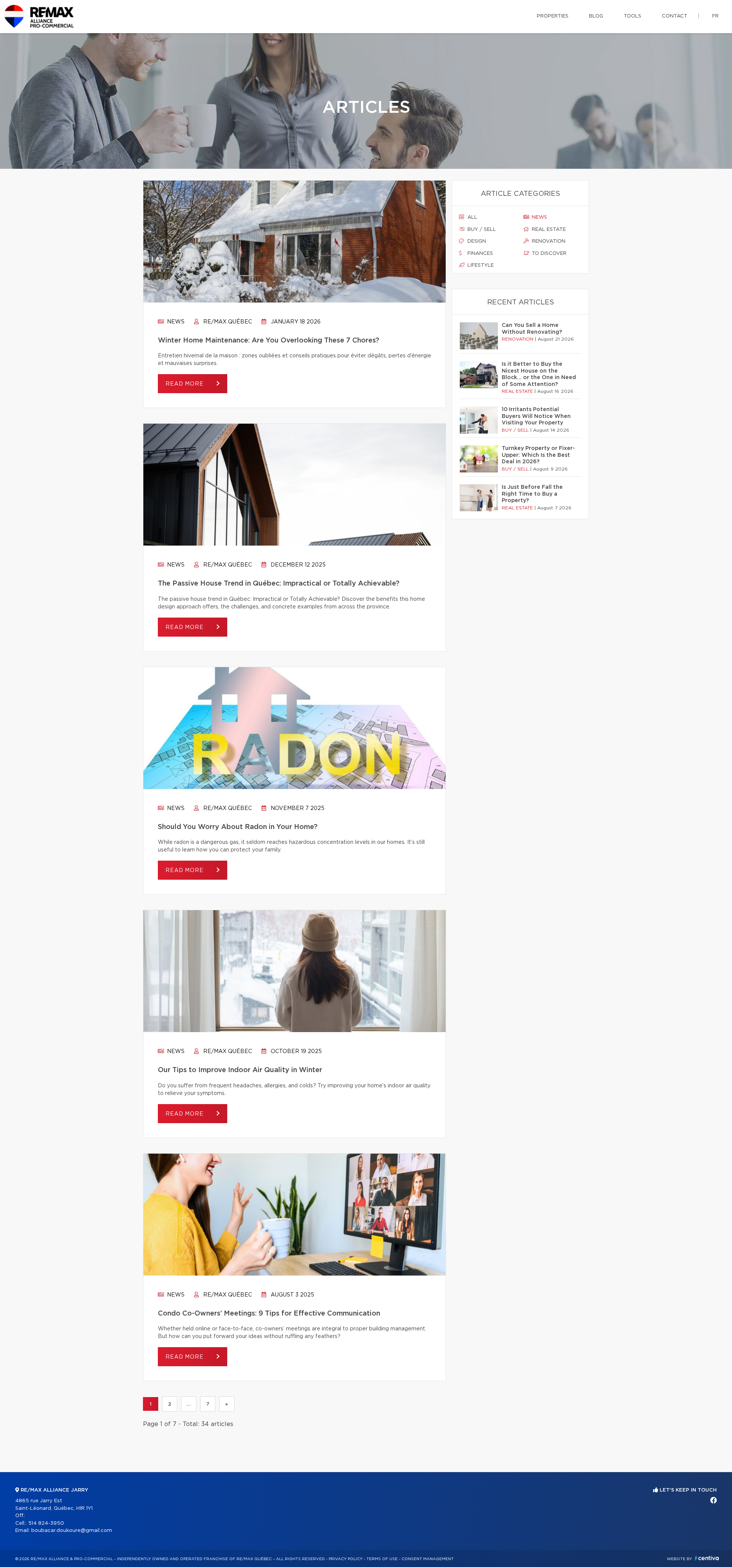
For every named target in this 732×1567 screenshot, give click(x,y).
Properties (552, 16)
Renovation (547, 241)
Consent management (427, 1559)
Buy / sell (481, 229)
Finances (479, 253)
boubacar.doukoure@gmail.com (71, 1530)
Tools (632, 16)
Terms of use (382, 1559)
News (175, 322)
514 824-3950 (46, 1523)
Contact (674, 16)
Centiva (707, 1558)
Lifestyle (480, 265)
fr (715, 16)
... (188, 1404)
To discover (548, 253)
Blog (596, 16)
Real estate (548, 229)
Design (476, 241)
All (471, 217)
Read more (185, 384)
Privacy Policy (346, 1559)
